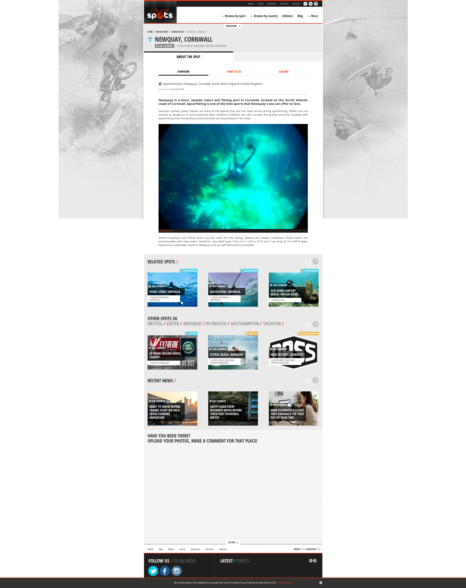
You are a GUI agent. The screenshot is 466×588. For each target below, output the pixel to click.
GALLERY (284, 72)
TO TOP (231, 542)
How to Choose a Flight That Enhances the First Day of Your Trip (287, 414)
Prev (308, 262)
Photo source (166, 230)
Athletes (287, 16)
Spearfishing (177, 31)
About (251, 3)
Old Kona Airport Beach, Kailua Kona (284, 292)
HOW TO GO (234, 72)
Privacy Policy (284, 582)
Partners (284, 3)
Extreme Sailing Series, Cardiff (165, 355)
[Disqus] (233, 494)
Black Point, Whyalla (225, 291)
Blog (300, 16)
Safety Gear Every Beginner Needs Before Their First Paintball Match (226, 412)
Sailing (192, 333)
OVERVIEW (183, 72)
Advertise (271, 3)
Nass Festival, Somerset (287, 354)
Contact (296, 3)
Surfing (253, 333)
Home (150, 31)
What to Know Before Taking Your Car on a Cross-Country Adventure (164, 412)
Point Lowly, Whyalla (164, 291)
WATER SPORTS (162, 31)
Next (315, 262)
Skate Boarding (309, 333)
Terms (261, 3)
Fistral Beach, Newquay (226, 354)
